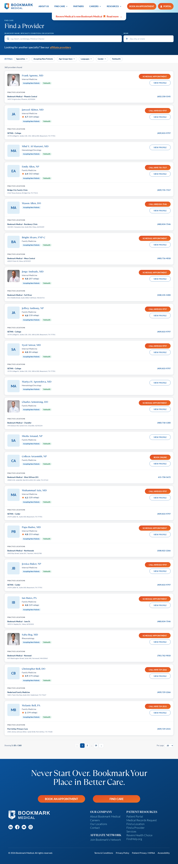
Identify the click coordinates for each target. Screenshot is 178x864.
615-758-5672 (164, 477)
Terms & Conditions (103, 853)
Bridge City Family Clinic (17, 190)
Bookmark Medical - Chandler (19, 423)
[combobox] (63, 38)
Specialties (20, 59)
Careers (93, 6)
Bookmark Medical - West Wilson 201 (23, 477)
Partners (78, 6)
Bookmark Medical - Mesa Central (21, 258)
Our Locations (98, 824)
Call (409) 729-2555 (158, 706)
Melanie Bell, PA (31, 705)
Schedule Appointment (155, 76)
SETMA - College (14, 133)
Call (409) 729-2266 (158, 670)
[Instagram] (30, 827)
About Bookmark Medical (105, 816)
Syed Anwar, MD (31, 345)
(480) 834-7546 (164, 224)
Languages (85, 59)
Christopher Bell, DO (33, 668)
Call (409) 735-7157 (158, 167)
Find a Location (135, 824)
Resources (113, 6)
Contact (95, 827)
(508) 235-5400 (164, 295)
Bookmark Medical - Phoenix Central (22, 96)
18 (96, 745)
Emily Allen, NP (30, 166)
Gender (101, 59)
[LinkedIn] (10, 827)
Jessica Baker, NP (31, 563)
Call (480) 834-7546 (158, 204)
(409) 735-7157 (164, 190)
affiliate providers (60, 47)
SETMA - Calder (13, 514)
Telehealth (116, 59)
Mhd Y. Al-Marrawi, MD (35, 146)
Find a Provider (135, 827)
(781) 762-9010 (164, 655)
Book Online (160, 457)
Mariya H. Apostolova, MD (36, 381)
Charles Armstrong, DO (35, 401)
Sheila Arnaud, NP (32, 436)
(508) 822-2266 (164, 551)
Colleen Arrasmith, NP (34, 456)
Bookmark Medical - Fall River (19, 295)
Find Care (59, 6)
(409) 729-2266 (164, 692)
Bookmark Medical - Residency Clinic (22, 224)
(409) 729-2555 (164, 729)
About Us (44, 6)
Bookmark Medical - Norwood (19, 655)
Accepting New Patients (43, 59)
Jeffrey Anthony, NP (33, 308)
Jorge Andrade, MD (33, 271)
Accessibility (164, 853)
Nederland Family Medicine (18, 692)
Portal (167, 6)
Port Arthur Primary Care (17, 729)
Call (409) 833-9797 (158, 110)
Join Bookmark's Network (105, 839)
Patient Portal (134, 816)
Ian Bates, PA (29, 598)
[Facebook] (17, 827)
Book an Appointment (61, 799)
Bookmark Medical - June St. (18, 621)
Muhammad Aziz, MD (34, 490)
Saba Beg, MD (30, 634)
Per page (160, 745)
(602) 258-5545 (164, 96)
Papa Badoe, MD (31, 527)
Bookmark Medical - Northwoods (20, 551)
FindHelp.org (134, 839)
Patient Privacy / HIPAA (143, 853)
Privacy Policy (122, 853)
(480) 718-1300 (164, 423)
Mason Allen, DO (31, 203)
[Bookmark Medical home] (18, 6)
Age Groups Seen (65, 59)
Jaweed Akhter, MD (33, 109)
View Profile (160, 83)
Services (131, 831)
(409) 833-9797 (164, 133)
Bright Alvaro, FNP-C (33, 237)
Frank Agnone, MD (32, 75)
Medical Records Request (141, 820)
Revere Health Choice (139, 835)
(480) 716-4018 (164, 258)
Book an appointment (141, 6)
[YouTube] (24, 827)
